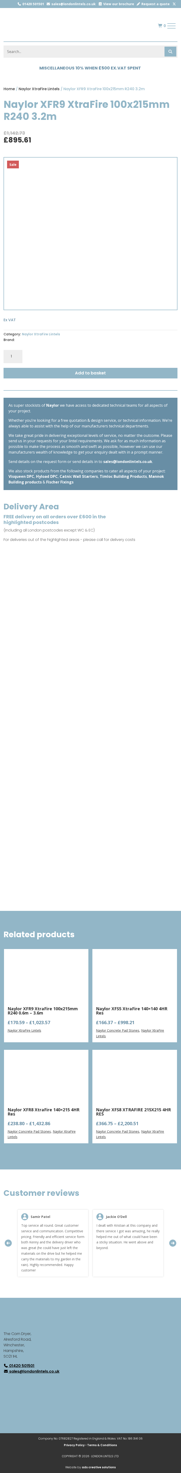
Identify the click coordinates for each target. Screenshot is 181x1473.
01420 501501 (32, 4)
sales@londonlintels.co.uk (73, 4)
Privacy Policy (74, 1445)
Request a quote (155, 4)
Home (9, 89)
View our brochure (118, 4)
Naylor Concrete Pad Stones (117, 1030)
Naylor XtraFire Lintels (39, 89)
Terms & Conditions (102, 1445)
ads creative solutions (99, 1467)
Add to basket (90, 373)
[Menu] (171, 26)
